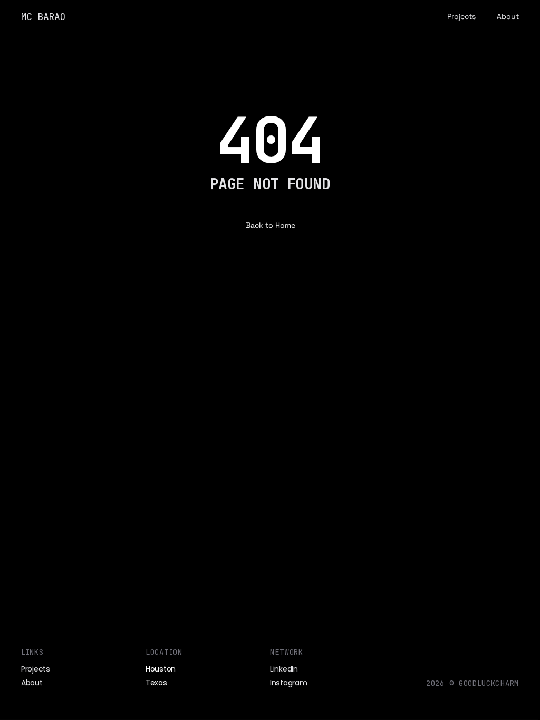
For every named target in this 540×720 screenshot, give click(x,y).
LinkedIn (284, 668)
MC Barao (43, 17)
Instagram (288, 682)
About (508, 16)
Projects (461, 16)
